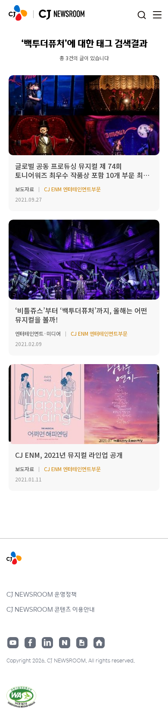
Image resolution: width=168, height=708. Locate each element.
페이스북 (30, 642)
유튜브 (12, 642)
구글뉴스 (81, 642)
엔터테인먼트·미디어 (38, 333)
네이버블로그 (64, 642)
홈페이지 (99, 642)
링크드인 (47, 642)
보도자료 (24, 189)
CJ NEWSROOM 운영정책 (41, 594)
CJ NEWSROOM (18, 13)
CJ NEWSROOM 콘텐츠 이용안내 (50, 609)
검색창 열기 (141, 15)
